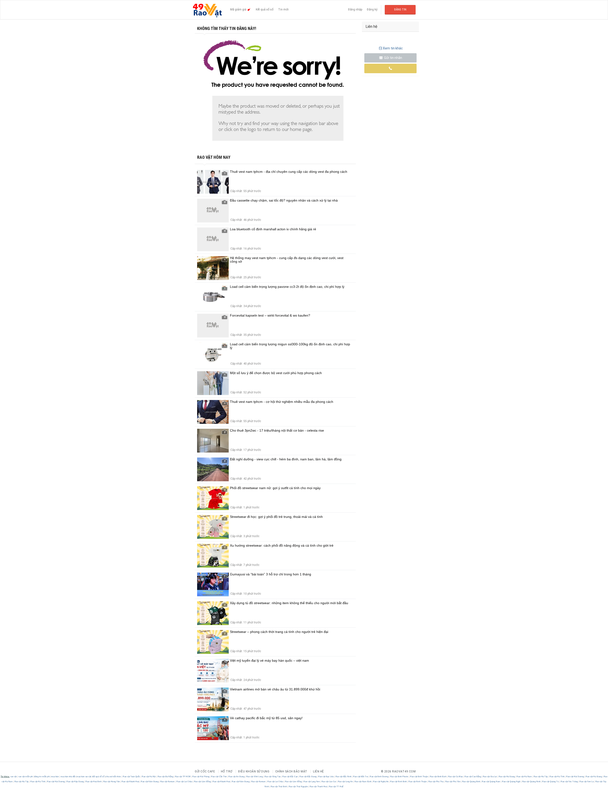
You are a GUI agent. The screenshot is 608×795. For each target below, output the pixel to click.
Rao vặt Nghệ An (381, 782)
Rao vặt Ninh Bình (399, 782)
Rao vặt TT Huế (335, 786)
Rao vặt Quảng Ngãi (511, 782)
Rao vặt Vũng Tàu (272, 777)
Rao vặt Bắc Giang (308, 777)
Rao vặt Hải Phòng (201, 777)
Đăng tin (400, 9)
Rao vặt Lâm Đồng (202, 782)
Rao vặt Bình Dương (379, 777)
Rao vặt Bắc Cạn (290, 777)
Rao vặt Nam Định (363, 782)
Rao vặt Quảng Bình (471, 782)
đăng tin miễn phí (42, 777)
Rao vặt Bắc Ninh (343, 777)
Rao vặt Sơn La (586, 782)
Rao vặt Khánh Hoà (130, 782)
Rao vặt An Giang (236, 777)
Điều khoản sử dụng (253, 771)
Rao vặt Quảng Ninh (531, 782)
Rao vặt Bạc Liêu (326, 777)
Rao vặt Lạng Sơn (311, 782)
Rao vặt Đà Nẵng (165, 777)
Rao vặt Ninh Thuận (417, 782)
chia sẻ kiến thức (113, 777)
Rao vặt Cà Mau (455, 777)
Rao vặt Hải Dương (575, 777)
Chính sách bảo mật (291, 771)
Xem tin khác (393, 48)
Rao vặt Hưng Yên (111, 782)
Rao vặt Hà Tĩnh (557, 777)
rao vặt (13, 777)
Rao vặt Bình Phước (399, 777)
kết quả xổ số (98, 777)
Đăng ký (372, 9)
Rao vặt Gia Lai (490, 777)
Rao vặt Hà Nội (149, 777)
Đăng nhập (355, 9)
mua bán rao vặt (83, 777)
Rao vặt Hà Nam (524, 777)
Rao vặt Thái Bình (279, 786)
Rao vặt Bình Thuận (419, 777)
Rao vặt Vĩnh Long (254, 777)
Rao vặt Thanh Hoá (318, 786)
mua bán (55, 777)
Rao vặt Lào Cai (329, 782)
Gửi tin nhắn (392, 58)
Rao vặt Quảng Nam (491, 782)
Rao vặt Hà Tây (540, 777)
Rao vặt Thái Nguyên (298, 786)
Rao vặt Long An (345, 782)
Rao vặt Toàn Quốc (131, 777)
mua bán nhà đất (68, 777)
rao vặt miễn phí (25, 777)
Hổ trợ (227, 771)
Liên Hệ (318, 771)
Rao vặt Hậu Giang (75, 782)
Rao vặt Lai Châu (184, 782)
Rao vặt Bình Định (438, 777)
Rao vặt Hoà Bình (93, 782)
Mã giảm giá (238, 9)
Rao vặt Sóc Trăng (569, 782)
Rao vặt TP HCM (182, 777)
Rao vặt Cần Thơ (219, 777)
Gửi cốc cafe (205, 771)
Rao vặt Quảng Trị (551, 782)
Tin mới (283, 9)
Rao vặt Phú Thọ (436, 782)
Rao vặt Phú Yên (453, 782)
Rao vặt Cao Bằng (473, 777)
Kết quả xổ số (264, 9)
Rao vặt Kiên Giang (149, 782)
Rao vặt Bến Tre (361, 777)
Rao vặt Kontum (167, 782)
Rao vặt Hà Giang (506, 777)
